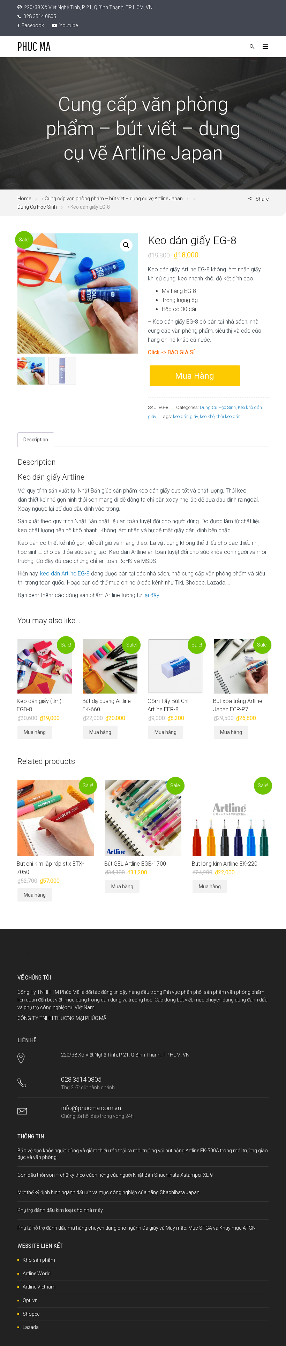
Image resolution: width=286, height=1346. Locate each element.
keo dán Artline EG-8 (65, 573)
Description (35, 439)
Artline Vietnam (39, 1287)
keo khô (207, 416)
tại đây (151, 595)
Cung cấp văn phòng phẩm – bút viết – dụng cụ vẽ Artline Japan (114, 198)
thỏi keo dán (229, 416)
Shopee (31, 1314)
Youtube (68, 25)
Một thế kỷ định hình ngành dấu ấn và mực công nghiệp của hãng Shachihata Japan (108, 1192)
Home (24, 198)
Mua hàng (194, 376)
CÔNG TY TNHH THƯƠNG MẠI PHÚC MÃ (61, 1018)
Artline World (37, 1273)
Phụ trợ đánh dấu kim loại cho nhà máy (60, 1210)
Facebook (32, 25)
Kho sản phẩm (39, 1260)
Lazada (31, 1327)
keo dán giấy (185, 416)
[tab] (35, 439)
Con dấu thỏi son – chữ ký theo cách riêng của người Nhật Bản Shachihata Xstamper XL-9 (115, 1175)
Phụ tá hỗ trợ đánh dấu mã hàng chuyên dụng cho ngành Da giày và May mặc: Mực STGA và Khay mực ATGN (136, 1228)
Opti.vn (30, 1300)
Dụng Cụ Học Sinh (37, 207)
